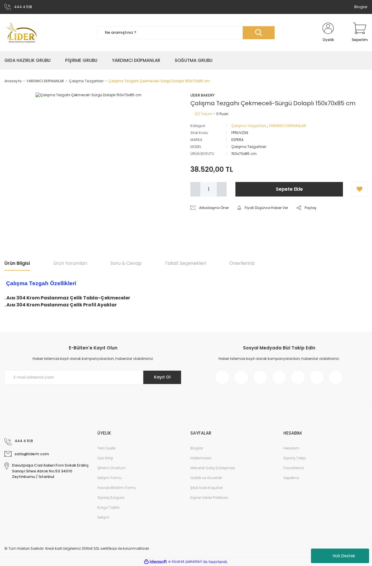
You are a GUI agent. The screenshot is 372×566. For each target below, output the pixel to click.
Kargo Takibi (108, 507)
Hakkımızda (200, 458)
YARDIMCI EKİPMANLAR (287, 125)
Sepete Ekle (289, 189)
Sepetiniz (291, 477)
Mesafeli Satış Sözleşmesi (212, 467)
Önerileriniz (242, 263)
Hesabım (291, 448)
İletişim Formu (109, 477)
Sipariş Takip (294, 458)
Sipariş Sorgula (110, 497)
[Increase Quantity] (222, 189)
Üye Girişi (105, 458)
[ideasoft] (155, 562)
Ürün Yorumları (70, 263)
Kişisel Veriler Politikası (209, 497)
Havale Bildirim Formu (116, 487)
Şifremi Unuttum (111, 467)
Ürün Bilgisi (17, 263)
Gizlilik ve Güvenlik (206, 477)
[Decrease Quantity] (195, 189)
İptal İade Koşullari (206, 487)
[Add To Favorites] (360, 189)
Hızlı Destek (344, 556)
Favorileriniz (293, 467)
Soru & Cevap (126, 263)
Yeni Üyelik (106, 448)
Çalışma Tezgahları (248, 125)
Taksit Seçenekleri (185, 263)
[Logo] (21, 32)
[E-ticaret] (185, 561)
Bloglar (361, 7)
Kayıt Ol (162, 377)
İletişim (103, 517)
